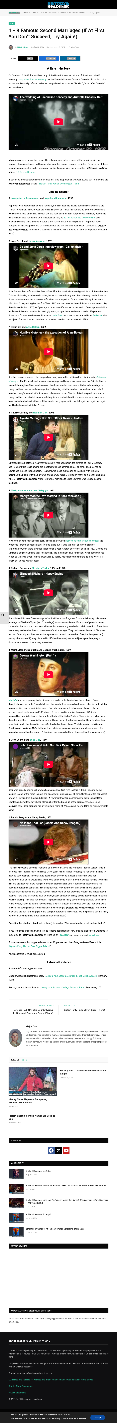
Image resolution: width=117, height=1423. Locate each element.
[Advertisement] (58, 1279)
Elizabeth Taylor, (41, 568)
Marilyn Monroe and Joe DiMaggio (29, 490)
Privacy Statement (17, 1392)
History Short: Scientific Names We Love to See (32, 1117)
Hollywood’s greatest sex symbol (82, 540)
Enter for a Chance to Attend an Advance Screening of (55, 1229)
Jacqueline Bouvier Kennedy (32, 79)
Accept (98, 1417)
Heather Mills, (40, 412)
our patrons (94, 934)
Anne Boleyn (33, 327)
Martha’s (13, 700)
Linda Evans (58, 315)
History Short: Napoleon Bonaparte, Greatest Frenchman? (28, 1101)
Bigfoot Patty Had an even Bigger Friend (59, 183)
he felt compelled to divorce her (79, 217)
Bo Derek (98, 315)
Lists (12, 23)
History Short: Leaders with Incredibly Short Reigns (83, 1072)
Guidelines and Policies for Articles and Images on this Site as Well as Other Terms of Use (51, 1379)
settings (82, 1419)
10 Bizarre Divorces (26, 172)
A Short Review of (38, 1171)
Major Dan (22, 47)
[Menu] (12, 5)
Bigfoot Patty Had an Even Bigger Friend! (29, 946)
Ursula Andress (37, 241)
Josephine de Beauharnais (25, 198)
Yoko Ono (35, 739)
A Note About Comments (21, 1386)
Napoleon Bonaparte (56, 198)
